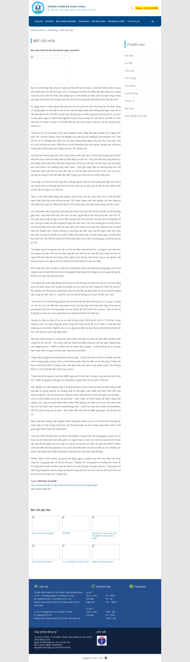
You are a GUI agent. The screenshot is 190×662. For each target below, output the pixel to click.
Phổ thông (130, 78)
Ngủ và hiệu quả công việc (43, 533)
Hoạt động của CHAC (116, 21)
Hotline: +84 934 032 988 (147, 8)
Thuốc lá (129, 100)
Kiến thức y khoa (98, 21)
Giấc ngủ (129, 70)
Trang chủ (39, 21)
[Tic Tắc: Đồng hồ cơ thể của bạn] (76, 559)
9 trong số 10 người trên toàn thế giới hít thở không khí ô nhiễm (104, 536)
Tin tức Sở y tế (133, 21)
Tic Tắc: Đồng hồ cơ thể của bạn (75, 561)
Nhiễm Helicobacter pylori (102, 561)
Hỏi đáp (129, 55)
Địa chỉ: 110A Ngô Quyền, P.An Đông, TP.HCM (73, 10)
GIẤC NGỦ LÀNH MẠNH (42, 561)
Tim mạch (130, 85)
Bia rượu (129, 108)
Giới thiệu (49, 21)
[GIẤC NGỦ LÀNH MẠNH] (46, 559)
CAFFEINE (66, 533)
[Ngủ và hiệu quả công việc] (46, 530)
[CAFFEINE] (76, 530)
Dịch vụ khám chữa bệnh (66, 21)
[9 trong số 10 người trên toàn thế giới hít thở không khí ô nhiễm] (106, 530)
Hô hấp (129, 63)
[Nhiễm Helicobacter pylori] (106, 559)
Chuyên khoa (84, 21)
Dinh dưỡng (131, 93)
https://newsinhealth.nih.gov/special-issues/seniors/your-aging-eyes (64, 485)
